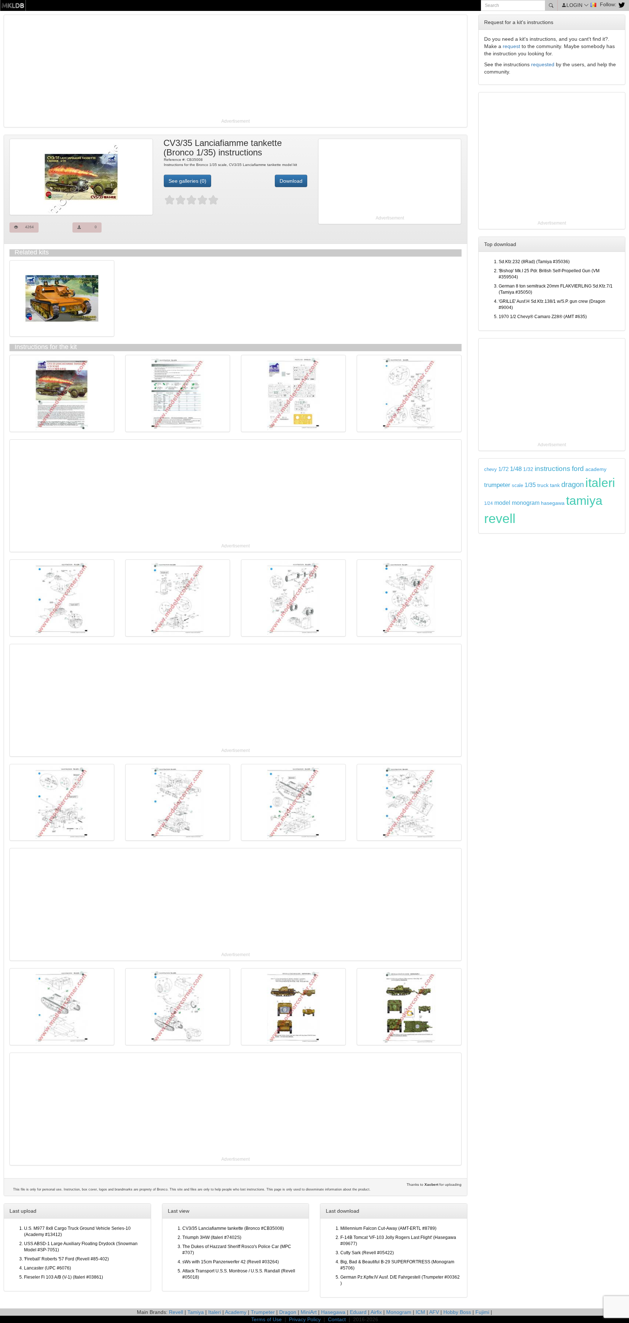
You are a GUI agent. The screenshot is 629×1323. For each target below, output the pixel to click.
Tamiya (195, 1312)
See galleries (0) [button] (187, 181)
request (511, 46)
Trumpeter (263, 1312)
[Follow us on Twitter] (620, 4)
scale (517, 485)
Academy (235, 1312)
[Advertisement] (223, 67)
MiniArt (309, 1312)
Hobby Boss (457, 1312)
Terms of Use (266, 1319)
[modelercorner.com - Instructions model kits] (13, 5)
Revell (176, 1312)
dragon (572, 484)
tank (555, 485)
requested (542, 64)
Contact (337, 1319)
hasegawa (553, 503)
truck (543, 485)
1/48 (516, 469)
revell (499, 518)
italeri (600, 483)
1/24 (488, 503)
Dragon (287, 1312)
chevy (490, 469)
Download (291, 181)
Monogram (398, 1312)
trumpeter (497, 485)
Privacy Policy (305, 1319)
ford (578, 468)
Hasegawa (333, 1312)
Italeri (214, 1312)
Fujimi (482, 1312)
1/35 (530, 485)
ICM (420, 1312)
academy (595, 469)
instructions (552, 468)
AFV (434, 1312)
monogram (525, 503)
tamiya (584, 500)
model (502, 502)
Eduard (358, 1312)
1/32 (528, 469)
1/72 (503, 469)
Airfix (376, 1312)
